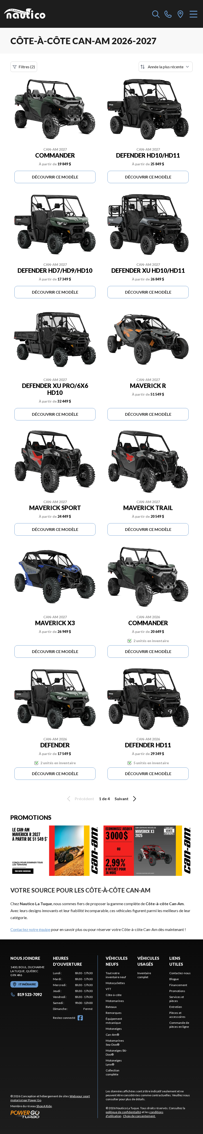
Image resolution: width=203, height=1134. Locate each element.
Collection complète (112, 1072)
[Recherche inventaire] (156, 13)
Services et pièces (176, 999)
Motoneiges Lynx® (114, 1062)
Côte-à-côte (114, 995)
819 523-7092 (29, 994)
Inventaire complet (144, 975)
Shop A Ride (44, 1106)
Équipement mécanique (114, 1021)
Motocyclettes (115, 983)
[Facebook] (80, 1018)
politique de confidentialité (123, 1112)
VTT (108, 989)
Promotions (177, 991)
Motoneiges (114, 1029)
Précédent (84, 798)
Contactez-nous (180, 973)
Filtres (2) (27, 66)
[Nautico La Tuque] (24, 14)
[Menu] (193, 14)
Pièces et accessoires (177, 1015)
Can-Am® (112, 1034)
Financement (178, 985)
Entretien (175, 1007)
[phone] (168, 13)
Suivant (121, 798)
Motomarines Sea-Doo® (115, 1042)
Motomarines (115, 1001)
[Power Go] (54, 1114)
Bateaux (111, 1007)
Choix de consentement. (139, 1116)
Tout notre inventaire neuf (116, 975)
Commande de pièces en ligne (179, 1025)
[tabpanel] (73, 991)
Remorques (114, 1013)
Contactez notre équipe (30, 929)
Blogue (174, 979)
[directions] (180, 13)
